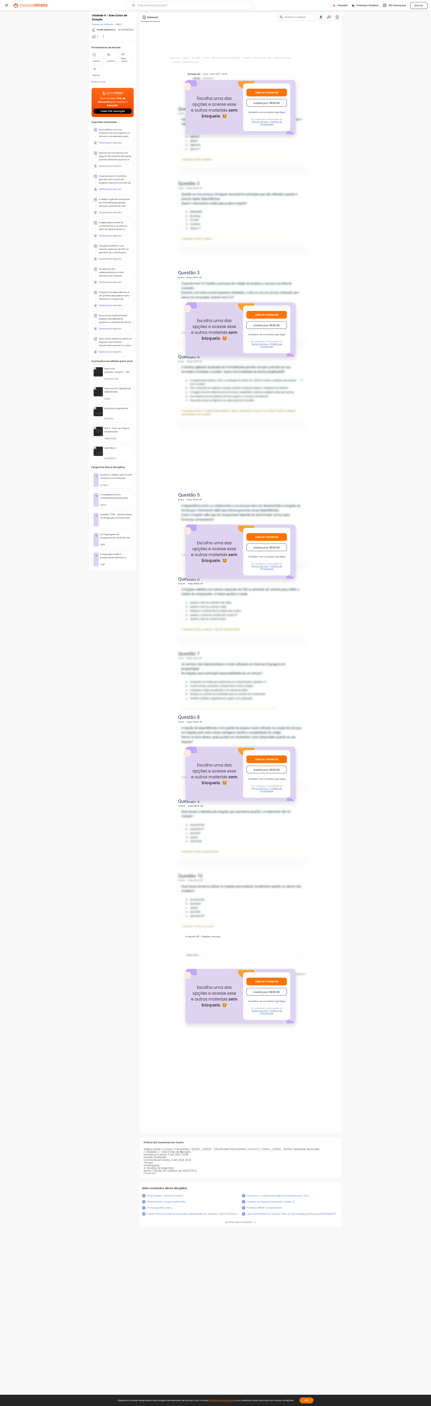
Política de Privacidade (271, 123)
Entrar (419, 5)
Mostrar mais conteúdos (238, 1222)
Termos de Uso (259, 121)
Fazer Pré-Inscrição (113, 111)
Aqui (282, 112)
